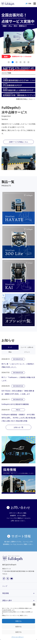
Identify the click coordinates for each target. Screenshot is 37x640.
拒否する (18, 627)
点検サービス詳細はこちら (18, 142)
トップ (4, 586)
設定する (18, 632)
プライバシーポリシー (17, 637)
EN (30, 3)
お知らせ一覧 (18, 427)
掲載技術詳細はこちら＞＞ (25, 99)
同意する (18, 621)
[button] (34, 604)
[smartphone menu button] (34, 3)
